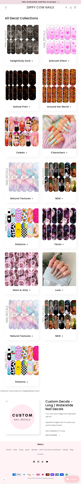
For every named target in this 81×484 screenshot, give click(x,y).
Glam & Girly (20, 290)
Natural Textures (20, 198)
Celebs (20, 152)
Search (9, 450)
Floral (58, 244)
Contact (40, 454)
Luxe (58, 290)
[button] (6, 7)
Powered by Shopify (48, 478)
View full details (51, 435)
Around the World (58, 106)
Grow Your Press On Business (50, 450)
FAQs (15, 450)
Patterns (20, 244)
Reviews (34, 450)
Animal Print (20, 106)
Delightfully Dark (20, 60)
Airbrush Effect (58, 60)
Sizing (21, 450)
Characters (58, 152)
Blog (71, 450)
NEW (58, 198)
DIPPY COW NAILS (37, 478)
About (27, 450)
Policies (65, 450)
